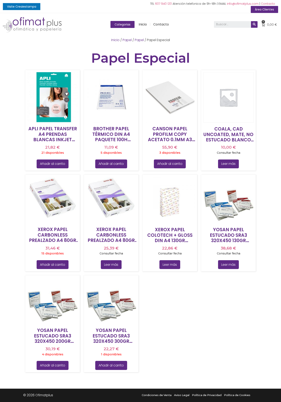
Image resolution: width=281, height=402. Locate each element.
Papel (127, 40)
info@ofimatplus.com (243, 4)
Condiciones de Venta (157, 395)
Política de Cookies (237, 395)
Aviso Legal (181, 395)
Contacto (268, 4)
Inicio (143, 24)
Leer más (228, 163)
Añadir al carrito (52, 163)
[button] (21, 6)
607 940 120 (163, 4)
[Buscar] (254, 24)
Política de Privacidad (207, 395)
